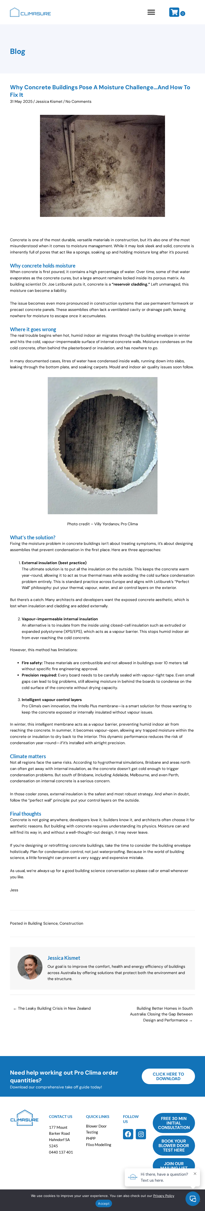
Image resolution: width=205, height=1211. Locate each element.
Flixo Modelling (98, 1144)
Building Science (43, 923)
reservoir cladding (130, 284)
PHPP (91, 1138)
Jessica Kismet (49, 101)
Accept (104, 1203)
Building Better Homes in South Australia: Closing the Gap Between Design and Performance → (161, 1014)
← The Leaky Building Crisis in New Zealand (52, 1008)
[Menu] (151, 12)
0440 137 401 (61, 1152)
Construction (71, 923)
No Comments (79, 101)
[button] (128, 1134)
